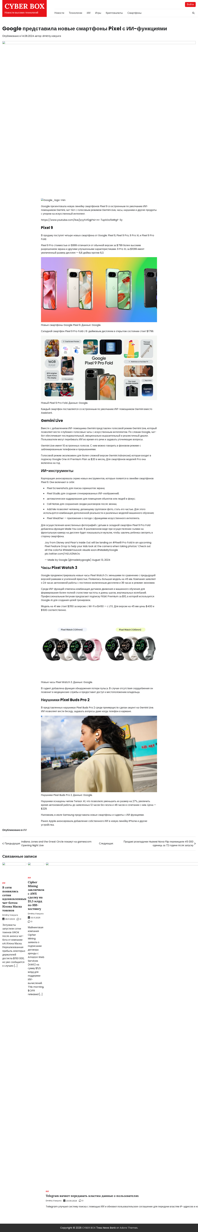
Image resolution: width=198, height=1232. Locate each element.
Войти (190, 4)
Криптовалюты (114, 13)
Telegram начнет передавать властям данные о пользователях (92, 1196)
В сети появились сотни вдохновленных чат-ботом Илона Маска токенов (14, 899)
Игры (98, 13)
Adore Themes (129, 1228)
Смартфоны (134, 13)
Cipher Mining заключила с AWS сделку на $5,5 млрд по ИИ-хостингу (36, 895)
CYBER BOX (24, 6)
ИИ (88, 13)
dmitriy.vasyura (51, 36)
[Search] (193, 13)
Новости (59, 13)
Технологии (75, 13)
